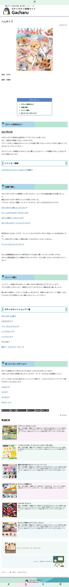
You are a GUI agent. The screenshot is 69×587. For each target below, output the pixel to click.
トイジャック (6, 336)
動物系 (38, 410)
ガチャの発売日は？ (27, 104)
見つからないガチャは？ (29, 113)
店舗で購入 (24, 107)
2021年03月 (6, 410)
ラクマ (3, 392)
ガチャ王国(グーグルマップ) (11, 218)
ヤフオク (4, 397)
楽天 (3, 347)
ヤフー (19, 347)
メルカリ (4, 387)
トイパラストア (7, 331)
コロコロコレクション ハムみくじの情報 (16, 170)
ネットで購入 (25, 110)
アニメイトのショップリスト (11, 244)
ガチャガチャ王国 (7, 316)
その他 (13, 410)
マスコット (31, 410)
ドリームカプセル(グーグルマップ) (14, 213)
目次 (31, 100)
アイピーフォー (22, 410)
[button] (63, 324)
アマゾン (11, 347)
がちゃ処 (4, 342)
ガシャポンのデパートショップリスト (15, 223)
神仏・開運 (45, 410)
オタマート (5, 402)
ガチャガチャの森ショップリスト (13, 207)
